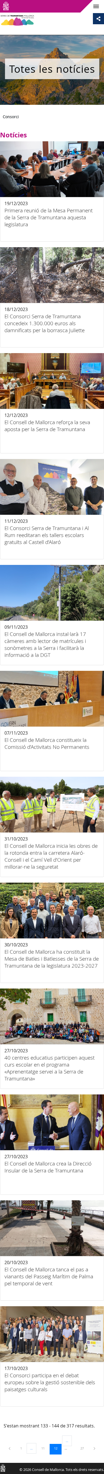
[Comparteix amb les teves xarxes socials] (98, 18)
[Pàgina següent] (94, 1448)
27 (84, 1448)
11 (45, 1448)
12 (58, 1448)
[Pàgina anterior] (10, 1448)
